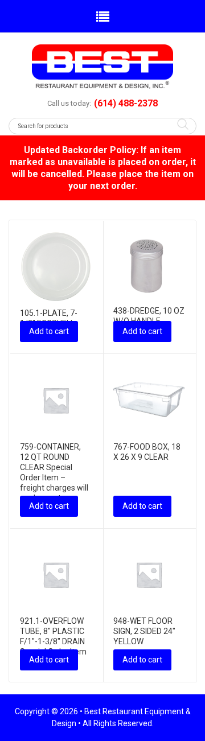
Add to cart (49, 331)
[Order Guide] (102, 66)
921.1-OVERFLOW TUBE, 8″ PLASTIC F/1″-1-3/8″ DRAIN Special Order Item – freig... (53, 641)
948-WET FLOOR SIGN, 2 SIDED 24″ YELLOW (144, 631)
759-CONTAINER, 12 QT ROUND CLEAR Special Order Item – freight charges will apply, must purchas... (54, 477)
